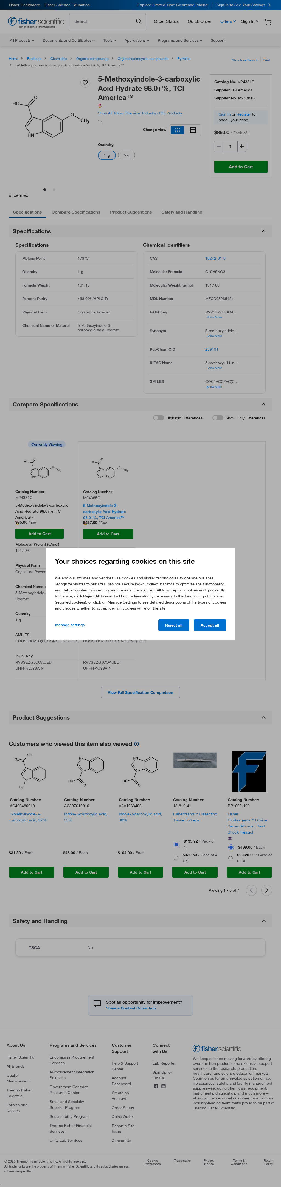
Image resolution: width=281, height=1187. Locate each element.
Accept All (210, 625)
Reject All (173, 625)
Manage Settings (70, 624)
